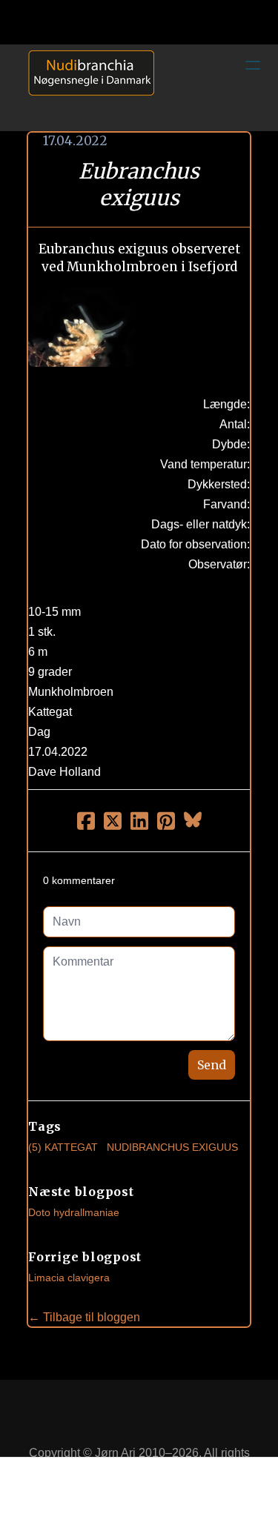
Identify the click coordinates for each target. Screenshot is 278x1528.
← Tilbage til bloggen (84, 1317)
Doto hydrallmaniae (73, 1212)
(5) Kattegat (63, 1147)
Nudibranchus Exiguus (172, 1147)
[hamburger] (253, 65)
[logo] (86, 87)
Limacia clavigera (69, 1277)
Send (211, 1064)
